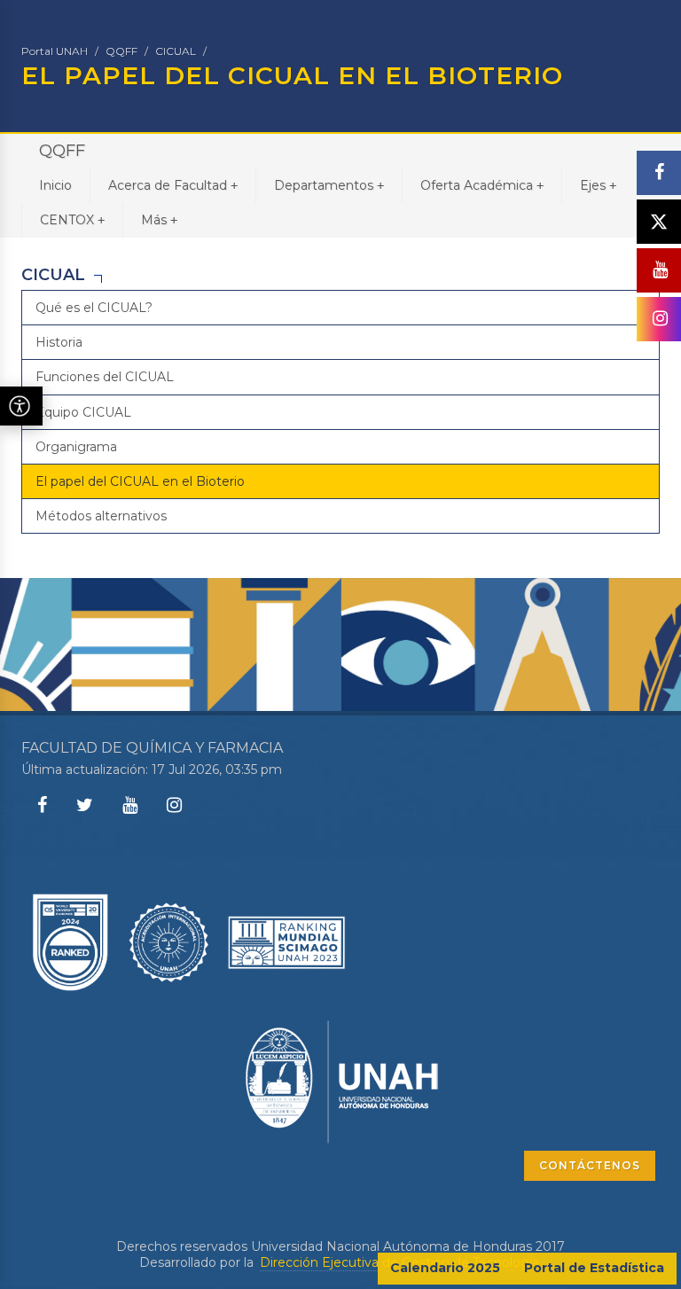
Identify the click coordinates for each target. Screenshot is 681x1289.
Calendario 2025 (445, 1268)
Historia (58, 342)
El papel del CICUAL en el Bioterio (140, 481)
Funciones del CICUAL (104, 377)
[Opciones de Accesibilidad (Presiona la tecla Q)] (21, 406)
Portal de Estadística (594, 1268)
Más (159, 220)
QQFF (121, 51)
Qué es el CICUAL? (94, 308)
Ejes (598, 185)
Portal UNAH (54, 51)
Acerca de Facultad (173, 185)
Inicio (55, 185)
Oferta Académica (482, 185)
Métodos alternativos (101, 516)
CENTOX (72, 220)
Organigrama (76, 447)
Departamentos (329, 185)
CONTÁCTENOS (589, 1165)
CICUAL (175, 51)
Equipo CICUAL (83, 412)
